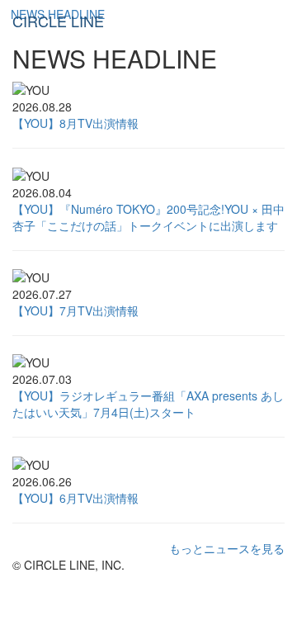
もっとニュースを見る (227, 548)
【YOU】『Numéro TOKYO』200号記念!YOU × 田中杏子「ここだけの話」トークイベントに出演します (148, 217)
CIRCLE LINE (58, 20)
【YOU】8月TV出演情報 (75, 123)
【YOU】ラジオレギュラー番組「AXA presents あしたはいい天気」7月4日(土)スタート (148, 403)
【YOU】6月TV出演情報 (75, 498)
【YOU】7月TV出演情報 (75, 310)
